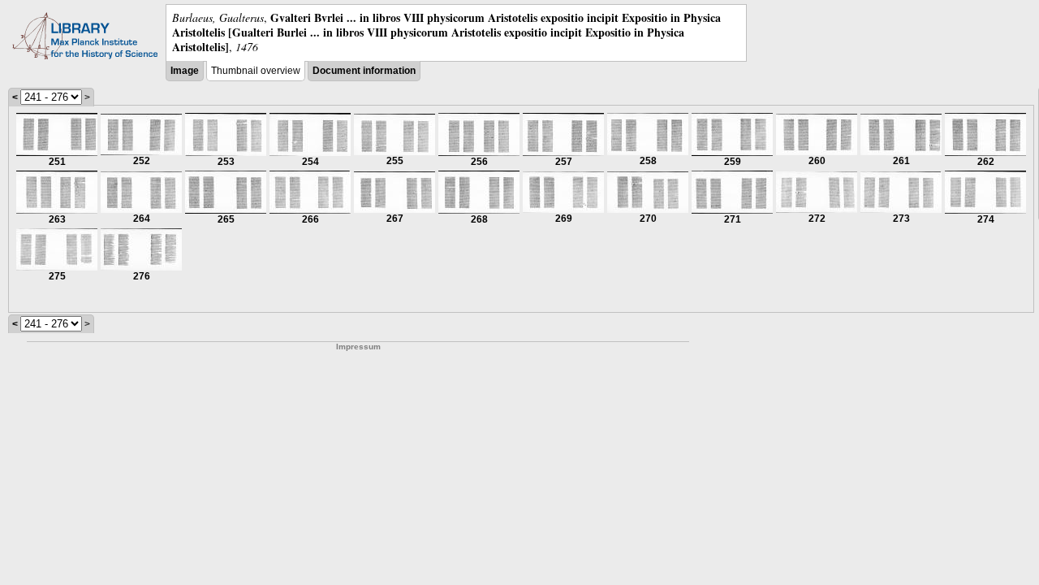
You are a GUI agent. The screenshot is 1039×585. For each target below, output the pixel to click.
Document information (364, 70)
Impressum (358, 346)
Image (184, 70)
